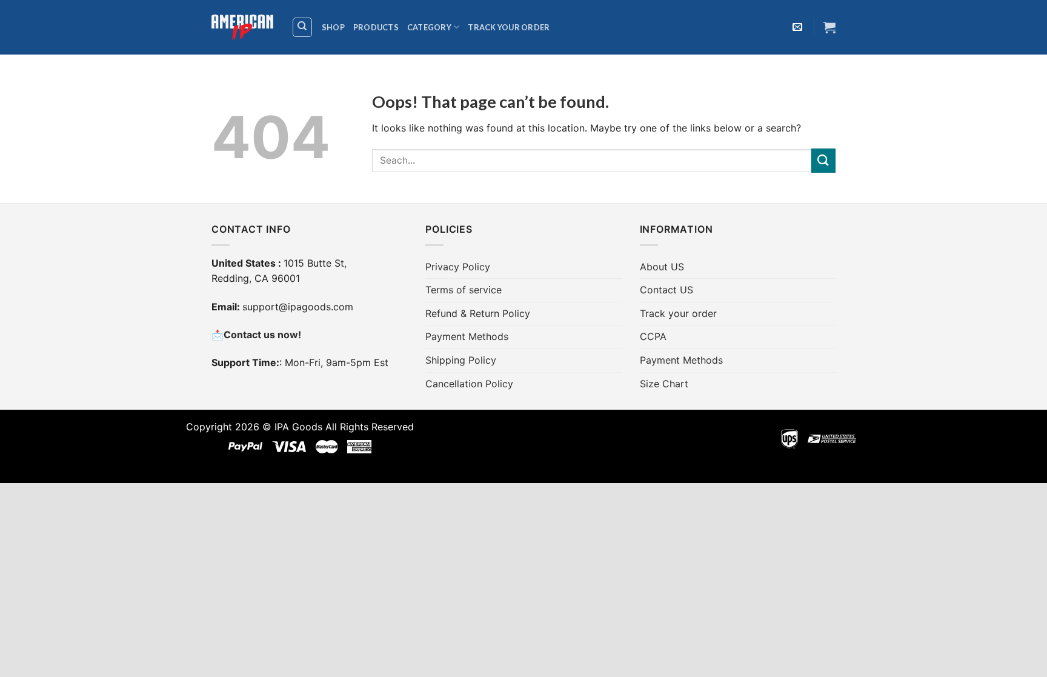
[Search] (303, 27)
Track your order (509, 27)
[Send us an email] (797, 27)
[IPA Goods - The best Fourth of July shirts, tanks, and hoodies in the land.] (242, 28)
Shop (333, 27)
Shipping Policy (460, 360)
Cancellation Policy (469, 384)
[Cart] (829, 27)
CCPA (653, 336)
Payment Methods (466, 336)
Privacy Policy (457, 267)
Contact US (666, 290)
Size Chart (664, 384)
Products (376, 27)
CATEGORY (429, 27)
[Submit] (823, 160)
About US (662, 267)
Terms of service (463, 290)
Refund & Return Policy (477, 313)
